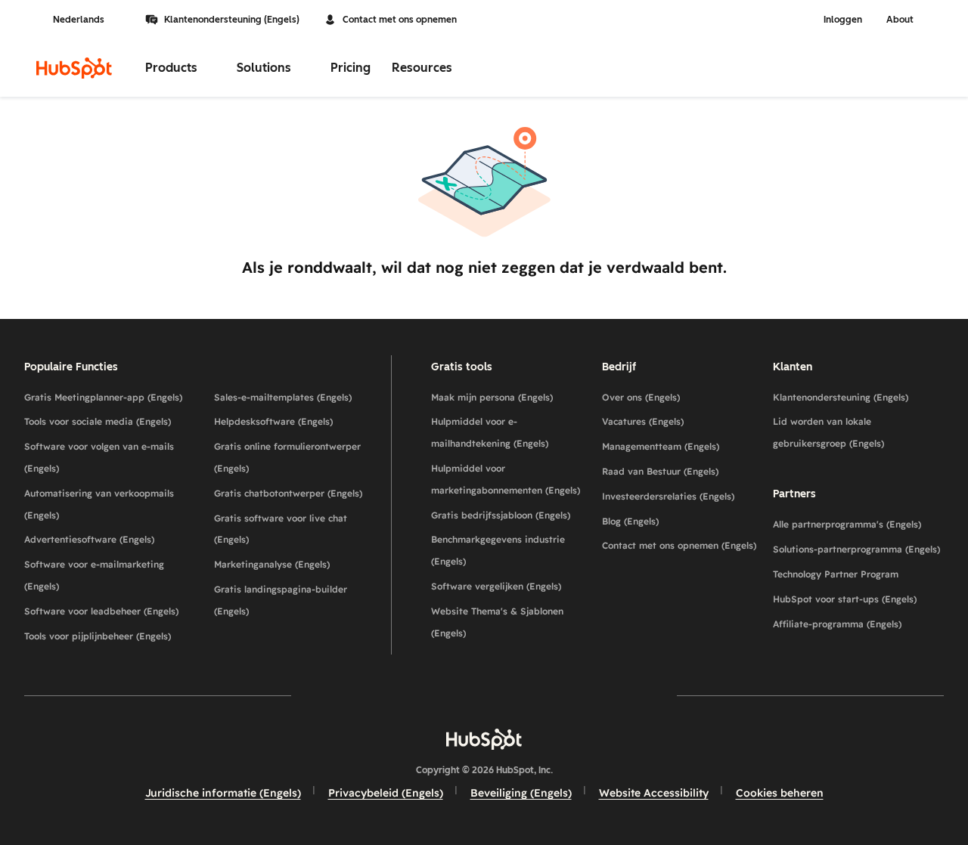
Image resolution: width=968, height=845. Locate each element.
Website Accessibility (654, 793)
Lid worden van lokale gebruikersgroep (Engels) (828, 432)
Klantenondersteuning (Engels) (231, 19)
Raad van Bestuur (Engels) (660, 471)
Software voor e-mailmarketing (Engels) (94, 575)
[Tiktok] (615, 695)
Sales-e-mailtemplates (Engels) (283, 397)
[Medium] (572, 695)
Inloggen (843, 19)
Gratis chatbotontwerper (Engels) (288, 493)
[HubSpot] (74, 68)
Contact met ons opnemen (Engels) (679, 545)
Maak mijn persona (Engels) (492, 397)
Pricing (350, 67)
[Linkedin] (528, 695)
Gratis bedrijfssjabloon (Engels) (500, 515)
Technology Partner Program (835, 574)
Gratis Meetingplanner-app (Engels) (103, 397)
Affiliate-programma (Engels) (837, 624)
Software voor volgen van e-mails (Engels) (99, 457)
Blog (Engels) (630, 521)
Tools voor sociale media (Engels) (97, 421)
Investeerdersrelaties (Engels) (668, 496)
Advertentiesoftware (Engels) (89, 539)
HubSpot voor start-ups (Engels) (845, 599)
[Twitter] (484, 695)
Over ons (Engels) (641, 397)
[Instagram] (396, 695)
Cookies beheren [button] (780, 793)
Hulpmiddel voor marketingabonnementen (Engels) (505, 479)
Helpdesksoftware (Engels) (273, 421)
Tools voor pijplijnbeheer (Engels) (97, 636)
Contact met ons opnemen (400, 19)
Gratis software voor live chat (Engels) (280, 529)
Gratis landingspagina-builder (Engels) (280, 600)
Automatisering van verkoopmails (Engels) (99, 504)
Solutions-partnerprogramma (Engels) (856, 549)
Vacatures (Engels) (643, 421)
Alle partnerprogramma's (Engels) (847, 524)
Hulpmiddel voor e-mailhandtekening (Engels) (489, 432)
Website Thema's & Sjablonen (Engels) (497, 622)
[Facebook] (352, 695)
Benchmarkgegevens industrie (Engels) (498, 550)
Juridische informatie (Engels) (223, 793)
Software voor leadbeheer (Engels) (101, 611)
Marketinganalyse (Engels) (272, 564)
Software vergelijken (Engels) (496, 586)
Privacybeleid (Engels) (385, 793)
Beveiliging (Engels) (521, 793)
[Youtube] (440, 695)
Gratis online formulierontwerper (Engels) (287, 457)
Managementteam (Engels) (660, 446)
